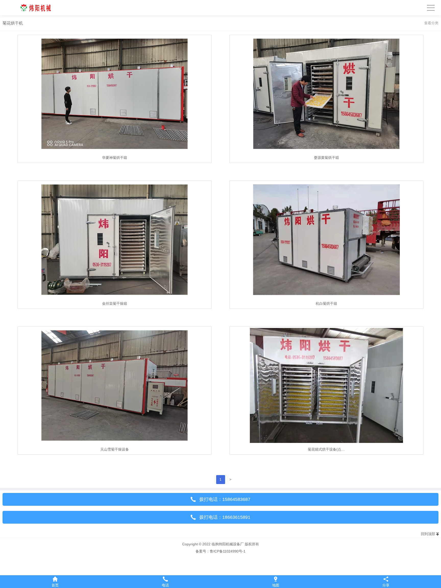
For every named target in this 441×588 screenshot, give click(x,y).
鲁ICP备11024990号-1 (228, 551)
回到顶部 (428, 534)
